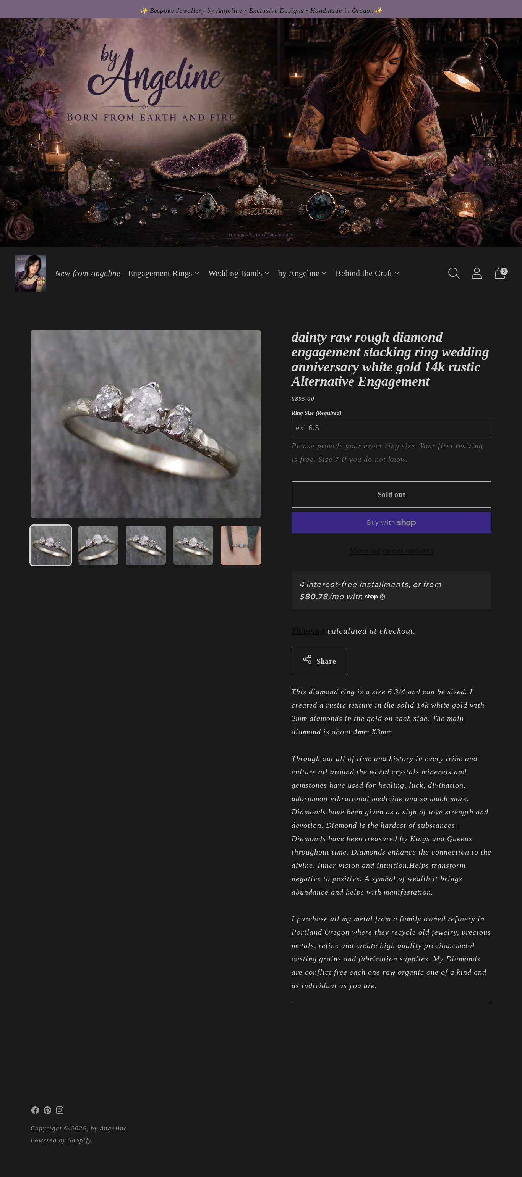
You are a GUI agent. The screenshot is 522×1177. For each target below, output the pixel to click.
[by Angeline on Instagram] (59, 1112)
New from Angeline (87, 273)
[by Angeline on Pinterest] (47, 1112)
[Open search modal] (454, 273)
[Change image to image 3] (146, 546)
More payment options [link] (391, 550)
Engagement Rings (160, 273)
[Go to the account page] (477, 273)
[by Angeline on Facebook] (35, 1112)
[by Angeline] (30, 273)
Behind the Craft (364, 273)
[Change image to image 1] (51, 546)
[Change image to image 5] (241, 546)
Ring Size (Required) (317, 413)
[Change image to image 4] (193, 546)
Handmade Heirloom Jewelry (261, 234)
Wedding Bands (235, 273)
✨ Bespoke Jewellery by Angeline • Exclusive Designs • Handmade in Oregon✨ (261, 10)
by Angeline (298, 273)
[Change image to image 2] (98, 546)
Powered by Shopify (61, 1140)
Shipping (308, 630)
